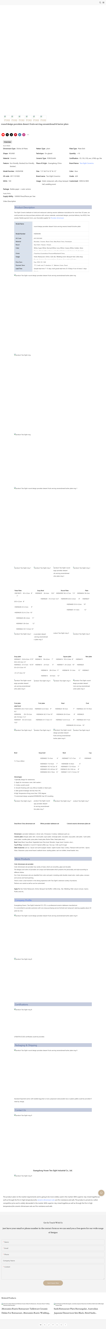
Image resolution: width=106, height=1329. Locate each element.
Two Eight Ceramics (87, 163)
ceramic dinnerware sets (46, 1200)
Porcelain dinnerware (57, 218)
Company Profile (23, 900)
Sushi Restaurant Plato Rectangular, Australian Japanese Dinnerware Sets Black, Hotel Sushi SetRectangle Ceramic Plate (76, 1311)
